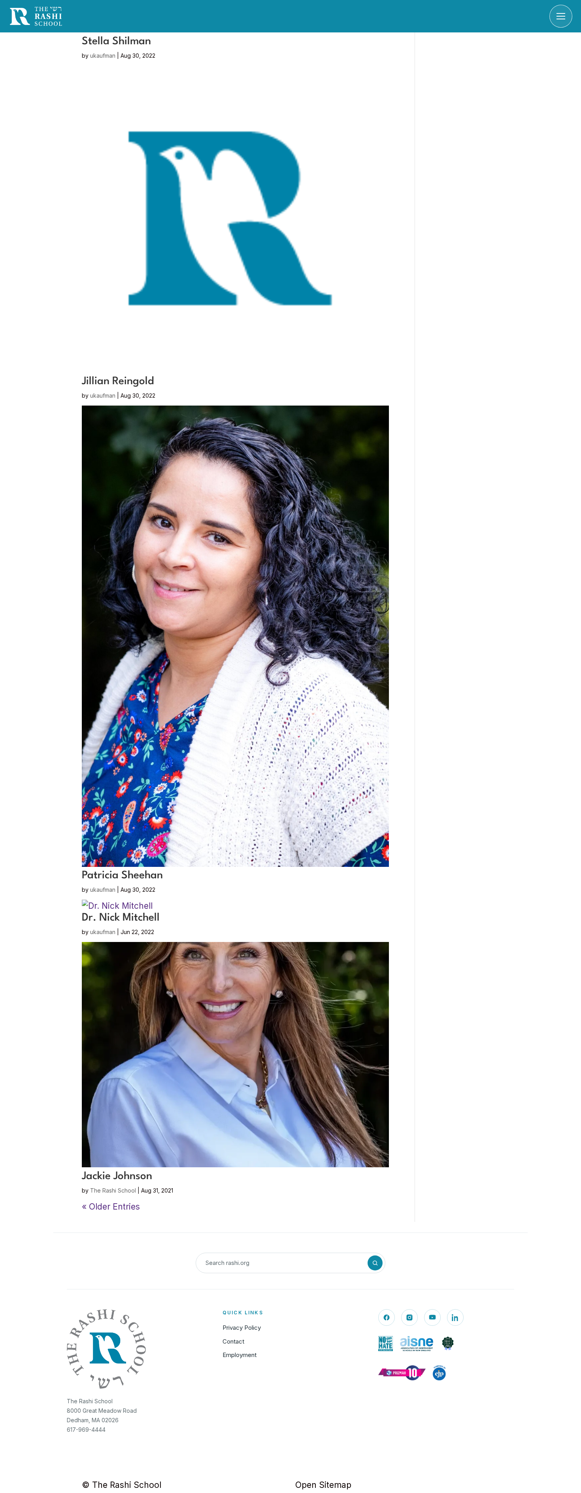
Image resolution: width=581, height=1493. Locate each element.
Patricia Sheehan (122, 875)
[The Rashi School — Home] (36, 16)
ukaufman (102, 55)
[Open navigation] (560, 16)
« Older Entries (111, 1207)
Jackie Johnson (117, 1176)
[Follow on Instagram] (409, 1317)
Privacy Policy (242, 1327)
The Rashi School (113, 1190)
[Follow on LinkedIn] (455, 1317)
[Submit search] (375, 1262)
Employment (240, 1355)
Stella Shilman (116, 41)
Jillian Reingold (118, 381)
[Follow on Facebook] (386, 1317)
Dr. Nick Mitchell (121, 918)
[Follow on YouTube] (432, 1317)
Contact (233, 1341)
